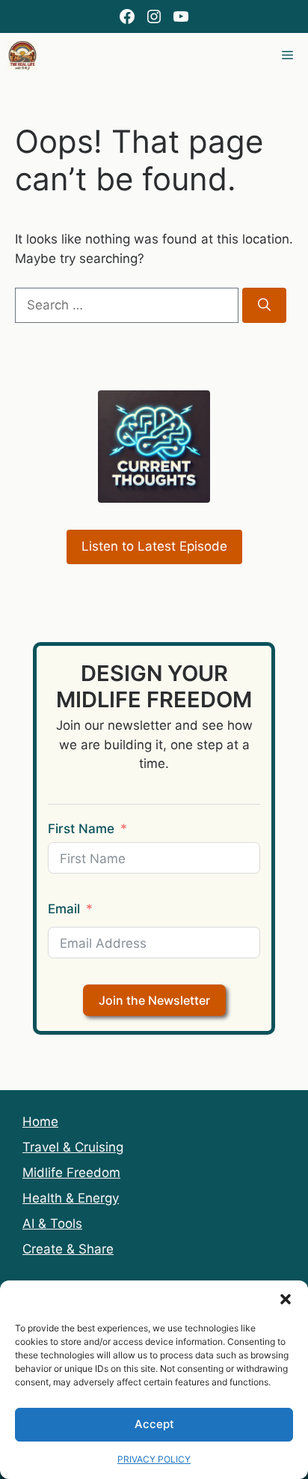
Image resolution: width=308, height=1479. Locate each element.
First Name (81, 828)
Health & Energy (70, 1198)
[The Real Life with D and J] (22, 55)
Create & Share (68, 1248)
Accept (154, 1424)
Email (64, 908)
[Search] (264, 306)
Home (40, 1121)
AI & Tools (52, 1223)
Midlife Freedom (71, 1172)
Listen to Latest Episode (154, 546)
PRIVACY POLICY (154, 1459)
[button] (285, 1299)
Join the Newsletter (154, 1000)
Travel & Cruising (72, 1147)
